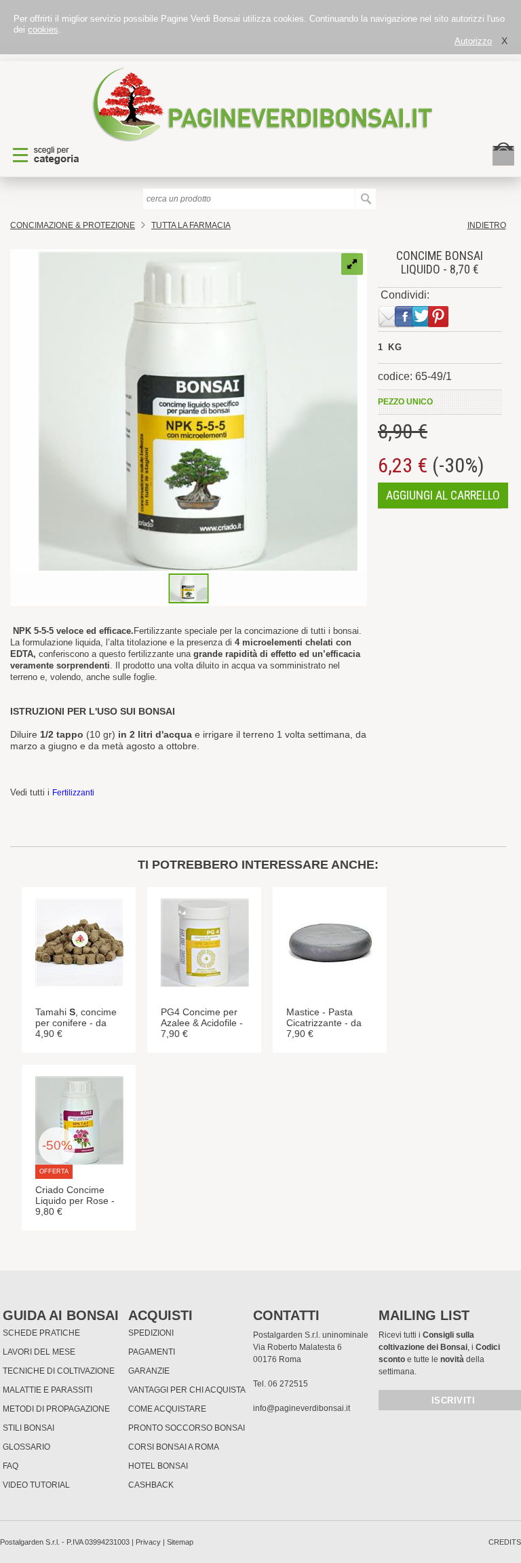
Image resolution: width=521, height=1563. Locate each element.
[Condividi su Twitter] (419, 325)
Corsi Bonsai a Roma (173, 1447)
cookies (43, 29)
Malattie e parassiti (47, 1390)
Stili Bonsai (28, 1428)
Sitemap (180, 1542)
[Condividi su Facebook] (402, 325)
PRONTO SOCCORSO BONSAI (186, 1428)
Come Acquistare (167, 1409)
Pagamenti (151, 1352)
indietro (486, 225)
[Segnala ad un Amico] (386, 325)
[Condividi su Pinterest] (435, 325)
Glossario (26, 1447)
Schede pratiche (41, 1333)
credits (504, 1542)
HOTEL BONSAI (158, 1466)
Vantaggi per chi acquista (187, 1390)
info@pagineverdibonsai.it (301, 1408)
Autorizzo (473, 41)
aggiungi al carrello (443, 495)
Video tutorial (36, 1485)
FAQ (10, 1466)
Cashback (151, 1485)
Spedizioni (151, 1333)
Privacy (148, 1542)
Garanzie (149, 1371)
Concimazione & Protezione (72, 225)
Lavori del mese (39, 1352)
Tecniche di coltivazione (59, 1371)
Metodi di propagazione (56, 1409)
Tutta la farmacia (191, 225)
